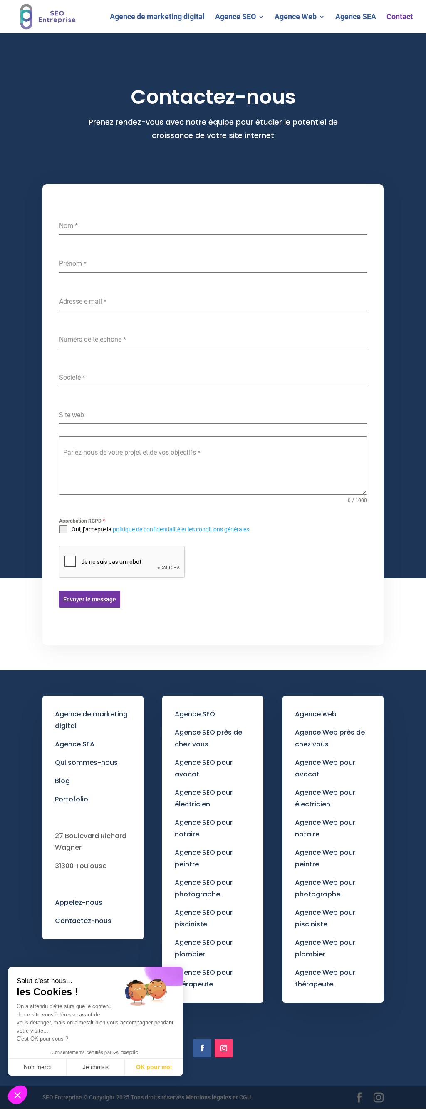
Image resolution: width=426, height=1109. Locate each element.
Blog (62, 781)
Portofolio (71, 799)
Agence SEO (235, 17)
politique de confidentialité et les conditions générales (181, 529)
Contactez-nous (83, 921)
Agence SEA (355, 17)
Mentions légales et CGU (218, 1097)
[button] (17, 1095)
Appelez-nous (78, 902)
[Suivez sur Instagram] (224, 1048)
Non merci (37, 1067)
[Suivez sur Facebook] (202, 1048)
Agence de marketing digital (157, 17)
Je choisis (96, 1067)
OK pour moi (154, 1067)
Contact (399, 17)
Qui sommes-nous (86, 762)
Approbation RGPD (82, 521)
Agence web (316, 714)
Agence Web (296, 17)
